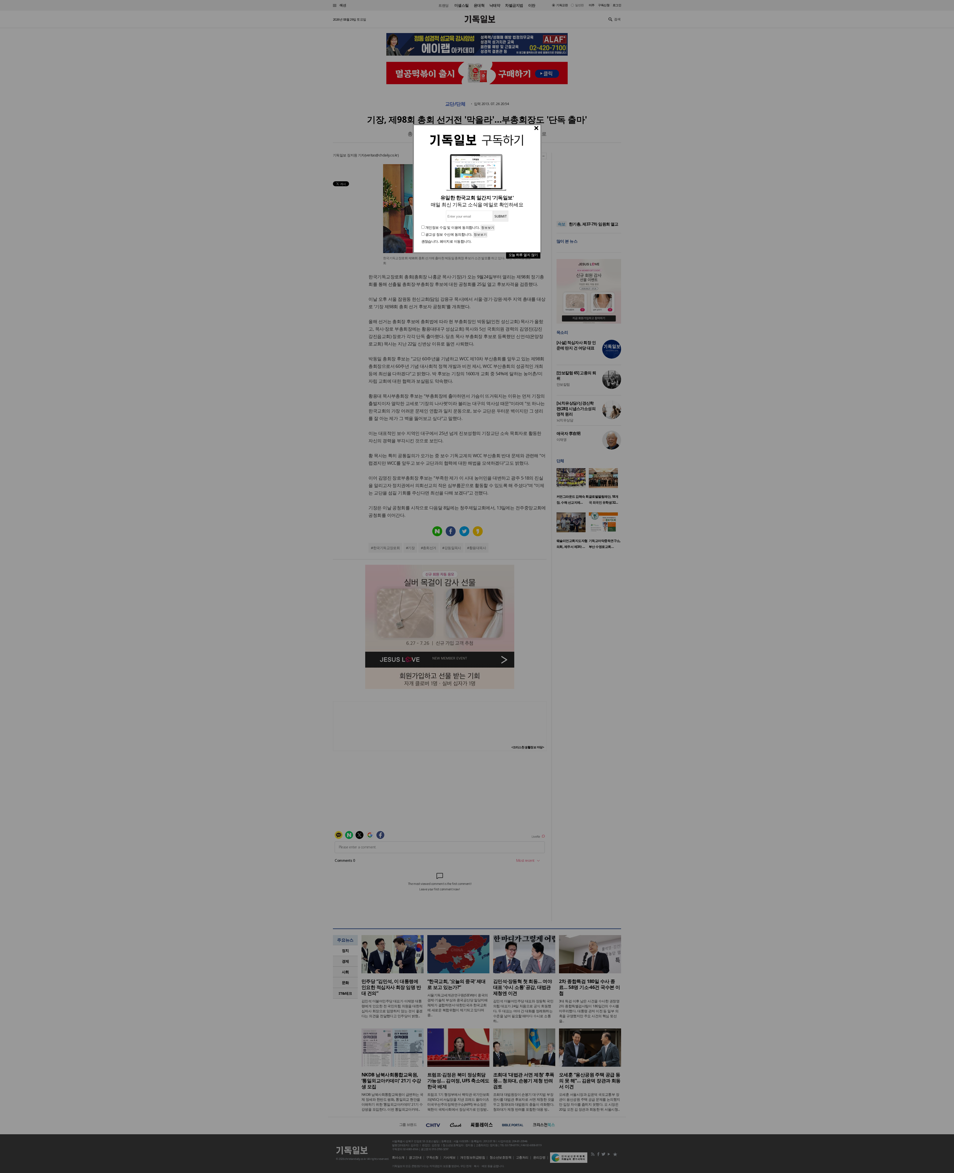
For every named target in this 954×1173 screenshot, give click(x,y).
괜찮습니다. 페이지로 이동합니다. (446, 241)
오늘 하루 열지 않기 (523, 254)
